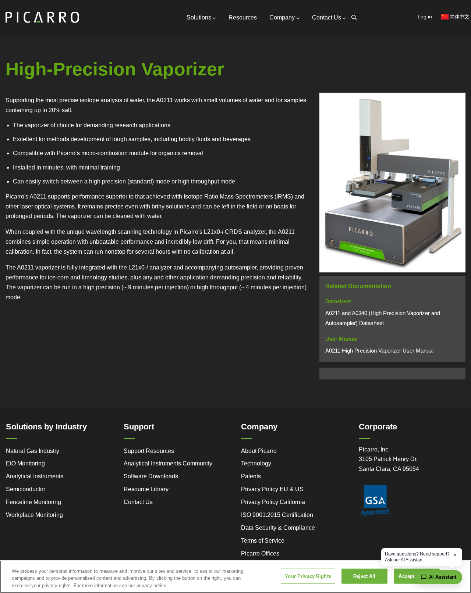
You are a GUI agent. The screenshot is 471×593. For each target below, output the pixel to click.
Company (282, 17)
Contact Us (326, 17)
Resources (243, 17)
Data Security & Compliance (278, 528)
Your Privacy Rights (308, 576)
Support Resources (149, 451)
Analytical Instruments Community (168, 463)
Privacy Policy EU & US (272, 489)
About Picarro (259, 451)
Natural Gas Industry (32, 451)
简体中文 (459, 16)
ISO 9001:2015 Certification (277, 515)
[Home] (42, 14)
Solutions (199, 17)
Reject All (364, 576)
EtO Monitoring (25, 463)
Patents (251, 476)
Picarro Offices (260, 553)
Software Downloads (151, 476)
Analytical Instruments (34, 476)
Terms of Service (262, 540)
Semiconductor (25, 489)
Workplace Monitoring (34, 515)
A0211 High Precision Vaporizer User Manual (379, 351)
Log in (425, 16)
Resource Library (146, 489)
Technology (256, 463)
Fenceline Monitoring (33, 502)
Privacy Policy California (273, 502)
